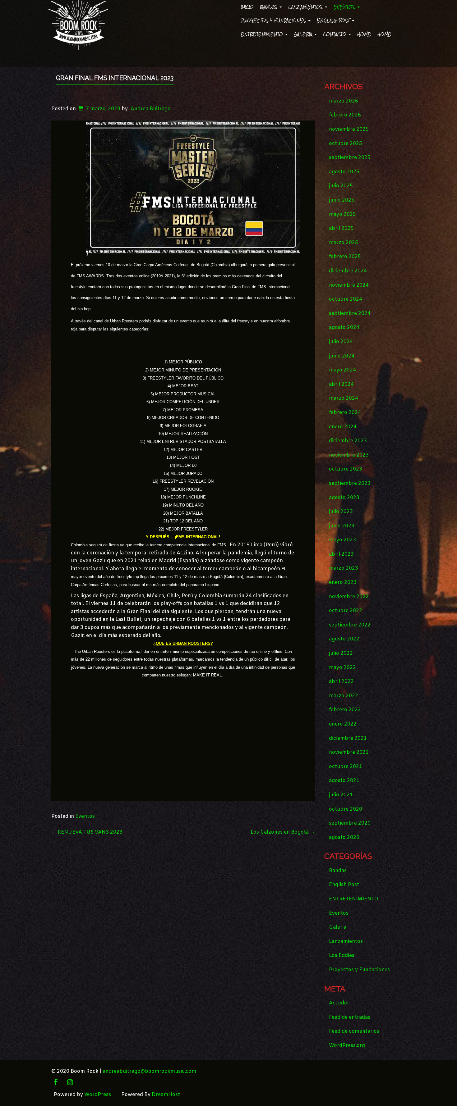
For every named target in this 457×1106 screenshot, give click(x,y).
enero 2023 (343, 582)
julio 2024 (341, 342)
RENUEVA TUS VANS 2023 (86, 832)
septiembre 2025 (350, 157)
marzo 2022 (343, 696)
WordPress (97, 1094)
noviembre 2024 (349, 285)
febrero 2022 (345, 710)
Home (364, 34)
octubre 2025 (345, 143)
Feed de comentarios (354, 1031)
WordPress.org (347, 1045)
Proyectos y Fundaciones (274, 21)
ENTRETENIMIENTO (262, 34)
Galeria (304, 34)
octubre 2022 (345, 611)
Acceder (339, 1003)
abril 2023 (341, 554)
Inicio (247, 7)
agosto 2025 (344, 172)
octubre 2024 (345, 299)
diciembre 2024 (348, 271)
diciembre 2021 (348, 738)
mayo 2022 (342, 667)
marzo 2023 (343, 568)
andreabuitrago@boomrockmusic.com (149, 1071)
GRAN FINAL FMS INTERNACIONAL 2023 (114, 78)
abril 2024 (341, 384)
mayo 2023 (342, 540)
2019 (156, 276)
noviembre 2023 (349, 455)
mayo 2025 (342, 214)
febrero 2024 (345, 412)
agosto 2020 (344, 837)
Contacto (335, 34)
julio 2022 (341, 653)
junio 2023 (341, 526)
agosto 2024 (344, 327)
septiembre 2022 (350, 625)
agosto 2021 (344, 780)
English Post (334, 21)
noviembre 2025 (349, 129)
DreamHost (166, 1094)
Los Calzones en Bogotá (283, 832)
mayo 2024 (342, 370)
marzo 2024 (343, 398)
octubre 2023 (345, 469)
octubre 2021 (345, 766)
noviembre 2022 (349, 597)
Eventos (345, 7)
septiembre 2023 (350, 483)
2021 (169, 276)
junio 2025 (341, 200)
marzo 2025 (343, 242)
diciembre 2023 (348, 441)
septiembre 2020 (350, 823)
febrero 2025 (345, 256)
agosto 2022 (344, 639)
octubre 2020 (345, 809)
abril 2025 (341, 228)
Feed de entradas (349, 1017)
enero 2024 (343, 427)
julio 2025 (341, 186)
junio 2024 (341, 356)
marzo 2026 (343, 101)
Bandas (269, 7)
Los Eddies (341, 955)
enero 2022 (343, 724)
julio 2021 (341, 795)
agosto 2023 (344, 497)
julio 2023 (341, 511)
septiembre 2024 (350, 313)
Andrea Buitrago (151, 109)
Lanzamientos (306, 7)
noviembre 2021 (349, 752)
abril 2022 (341, 681)
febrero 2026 (345, 115)
